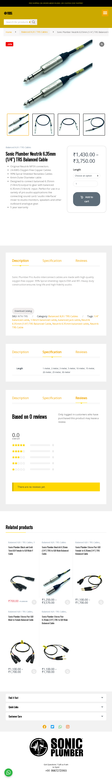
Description (20, 261)
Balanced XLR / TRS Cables (34, 31)
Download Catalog (23, 311)
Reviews (81, 261)
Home (9, 31)
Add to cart (34, 602)
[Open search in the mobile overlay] (20, 22)
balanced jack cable (69, 320)
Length (77, 169)
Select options (66, 602)
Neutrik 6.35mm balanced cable (70, 323)
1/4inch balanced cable (43, 320)
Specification (52, 261)
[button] (105, 13)
